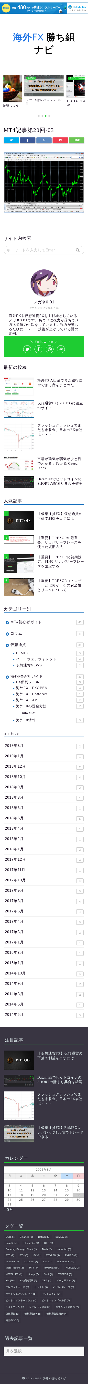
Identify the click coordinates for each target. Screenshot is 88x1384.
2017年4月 (43, 921)
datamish (64, 1249)
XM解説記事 (28, 1280)
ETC (10, 1255)
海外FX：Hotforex (48, 694)
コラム (46, 633)
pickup (33, 1274)
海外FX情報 (48, 720)
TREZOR (65, 1274)
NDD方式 (72, 1267)
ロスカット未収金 (67, 1307)
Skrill (48, 1274)
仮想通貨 (46, 645)
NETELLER (14, 1274)
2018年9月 (43, 787)
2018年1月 (43, 849)
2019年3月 (43, 745)
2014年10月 (43, 973)
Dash (47, 1249)
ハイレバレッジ (63, 1287)
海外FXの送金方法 (48, 706)
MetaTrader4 (15, 1267)
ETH (24, 1255)
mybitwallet (52, 1267)
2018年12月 (43, 766)
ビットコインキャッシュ (21, 1300)
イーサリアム (65, 1280)
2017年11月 (43, 870)
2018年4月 (43, 828)
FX (36, 1255)
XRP (46, 1280)
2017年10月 (43, 880)
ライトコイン (15, 1307)
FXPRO (71, 1255)
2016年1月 (43, 963)
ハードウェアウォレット (48, 659)
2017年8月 (43, 901)
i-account (31, 1261)
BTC (48, 1243)
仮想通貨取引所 (56, 1313)
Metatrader (65, 1261)
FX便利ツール (48, 682)
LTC (47, 1261)
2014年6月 (43, 1004)
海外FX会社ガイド (46, 676)
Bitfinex (44, 1237)
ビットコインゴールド (56, 1300)
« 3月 (8, 1209)
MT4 (34, 1267)
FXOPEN (53, 1255)
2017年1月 (43, 942)
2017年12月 (43, 859)
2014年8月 (43, 994)
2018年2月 (43, 839)
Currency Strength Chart (21, 1249)
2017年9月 (43, 890)
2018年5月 (43, 818)
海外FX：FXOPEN (48, 688)
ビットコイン (51, 1293)
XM (10, 1280)
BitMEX (48, 653)
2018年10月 (43, 776)
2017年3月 (43, 932)
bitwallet (28, 713)
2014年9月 (43, 983)
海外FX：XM (48, 700)
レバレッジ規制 (39, 1307)
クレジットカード (17, 1287)
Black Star (31, 1243)
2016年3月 (43, 952)
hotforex (12, 1261)
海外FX (12, 1320)
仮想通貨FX (32, 1313)
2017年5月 (43, 911)
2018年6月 (43, 808)
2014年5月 (43, 1014)
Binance (26, 1237)
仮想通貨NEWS (48, 665)
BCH (10, 1237)
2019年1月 (43, 756)
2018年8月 (43, 797)
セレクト (41, 1287)
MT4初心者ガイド (46, 622)
